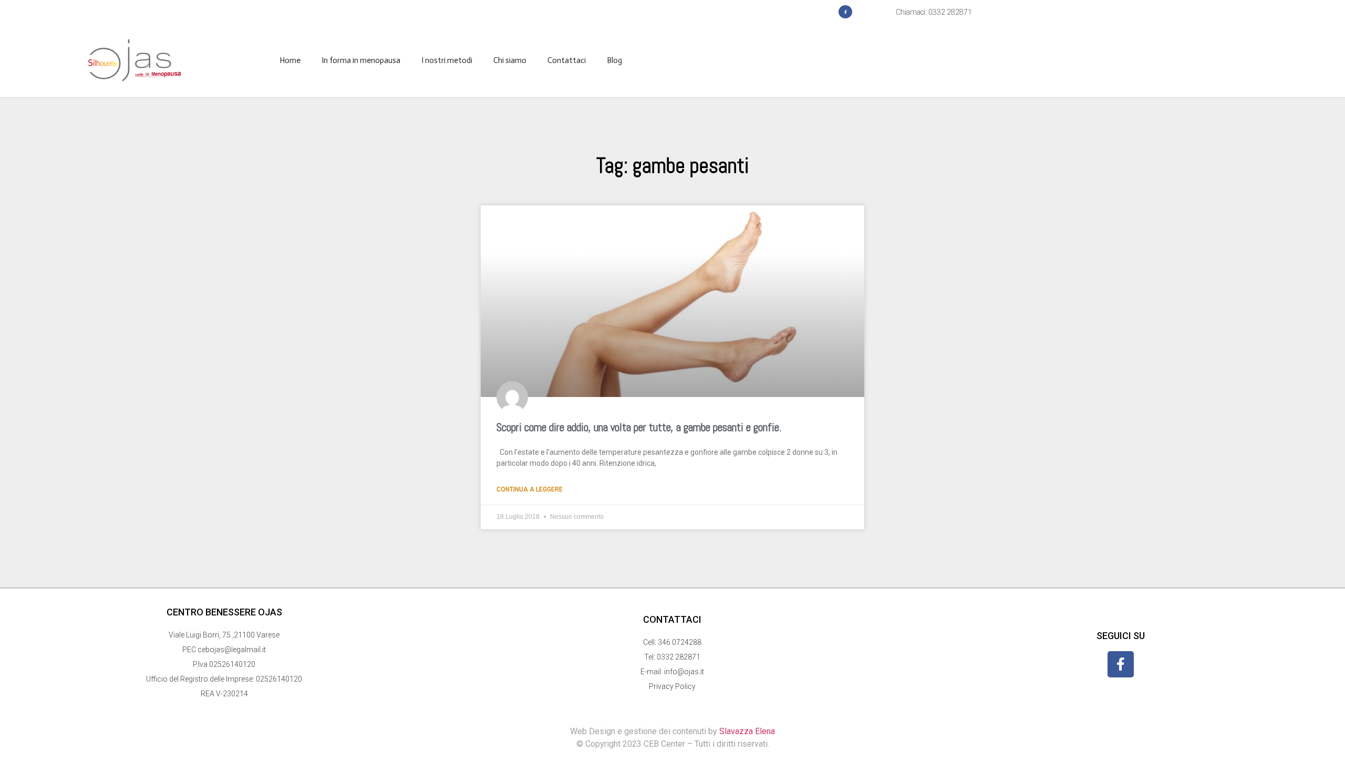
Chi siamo (509, 60)
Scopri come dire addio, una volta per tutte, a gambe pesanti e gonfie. (639, 427)
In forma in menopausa (361, 60)
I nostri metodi (446, 60)
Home (290, 60)
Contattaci (566, 60)
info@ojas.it (684, 671)
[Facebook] (845, 12)
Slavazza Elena (747, 731)
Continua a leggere (529, 489)
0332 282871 (678, 657)
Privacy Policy (672, 686)
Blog (614, 60)
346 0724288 (679, 642)
